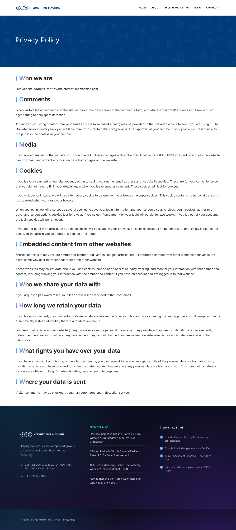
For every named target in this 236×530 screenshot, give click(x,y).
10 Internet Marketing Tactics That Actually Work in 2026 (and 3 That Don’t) (115, 467)
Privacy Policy (68, 520)
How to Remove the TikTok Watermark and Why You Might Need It (115, 480)
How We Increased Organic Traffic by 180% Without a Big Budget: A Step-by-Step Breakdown (115, 438)
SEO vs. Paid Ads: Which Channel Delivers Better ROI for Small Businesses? (115, 453)
